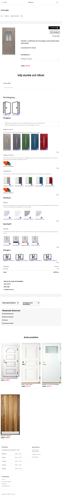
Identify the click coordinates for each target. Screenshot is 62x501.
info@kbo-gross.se (36, 454)
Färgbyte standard (8, 129)
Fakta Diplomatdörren (9, 303)
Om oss (3, 479)
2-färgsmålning (7, 171)
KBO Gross (31, 2)
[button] (10, 303)
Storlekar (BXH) (7, 83)
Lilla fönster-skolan (6, 481)
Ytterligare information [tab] (26, 58)
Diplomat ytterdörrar (15, 16)
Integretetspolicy (6, 486)
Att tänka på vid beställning (27, 303)
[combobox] (31, 87)
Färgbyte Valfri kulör (8, 155)
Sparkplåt (5, 229)
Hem (2, 16)
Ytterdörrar (6, 16)
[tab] (40, 59)
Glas (22, 16)
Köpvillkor (4, 483)
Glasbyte (5, 202)
